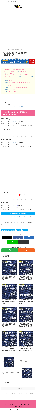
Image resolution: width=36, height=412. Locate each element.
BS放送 (7, 73)
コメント (15, 222)
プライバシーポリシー (27, 404)
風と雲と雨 (13, 205)
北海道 (6, 91)
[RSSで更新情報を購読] (26, 250)
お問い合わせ (18, 406)
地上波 (19, 71)
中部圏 (6, 89)
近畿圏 (6, 87)
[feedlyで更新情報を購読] (9, 250)
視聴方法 (21, 76)
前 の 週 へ (14, 106)
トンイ (12, 123)
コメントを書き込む (18, 388)
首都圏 (6, 82)
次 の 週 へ (22, 106)
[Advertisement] (18, 29)
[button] (23, 242)
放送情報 (25, 230)
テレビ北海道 (6, 230)
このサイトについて (9, 404)
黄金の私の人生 (14, 121)
